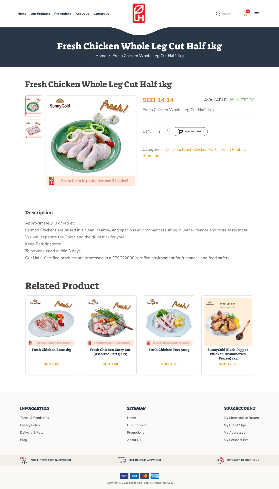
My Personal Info (236, 440)
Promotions (62, 14)
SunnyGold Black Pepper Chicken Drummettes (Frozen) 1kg (228, 354)
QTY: (147, 131)
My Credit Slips (235, 425)
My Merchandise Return (241, 418)
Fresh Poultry (233, 149)
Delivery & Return (33, 432)
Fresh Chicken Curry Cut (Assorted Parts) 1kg (110, 351)
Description (39, 212)
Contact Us (101, 14)
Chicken (173, 149)
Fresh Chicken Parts (200, 149)
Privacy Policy (30, 425)
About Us (82, 14)
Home (22, 14)
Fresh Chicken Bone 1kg (51, 349)
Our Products (136, 425)
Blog (23, 440)
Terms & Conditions (34, 418)
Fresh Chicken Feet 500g (169, 349)
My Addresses (234, 432)
